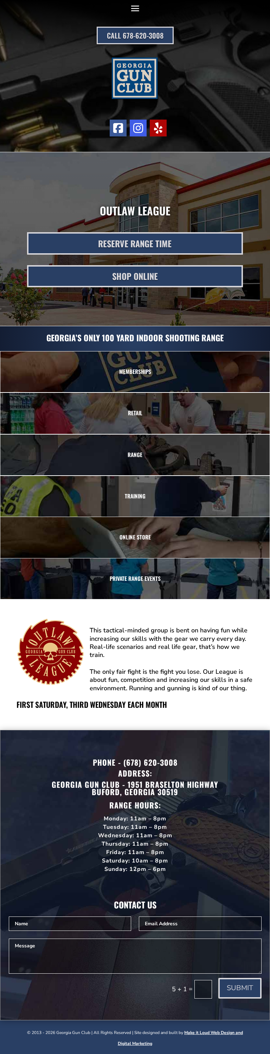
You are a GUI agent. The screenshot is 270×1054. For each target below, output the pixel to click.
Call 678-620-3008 (135, 35)
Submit (240, 988)
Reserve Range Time (135, 243)
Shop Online (135, 276)
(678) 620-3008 (150, 762)
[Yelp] (158, 128)
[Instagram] (138, 128)
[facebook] (118, 128)
